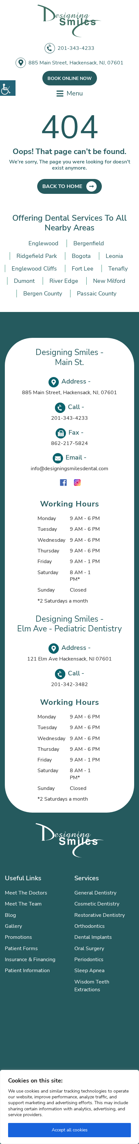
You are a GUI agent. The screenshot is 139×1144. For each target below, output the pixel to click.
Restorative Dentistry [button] (99, 915)
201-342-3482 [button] (69, 684)
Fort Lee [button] (82, 268)
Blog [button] (10, 915)
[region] (69, 1107)
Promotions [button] (18, 937)
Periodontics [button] (88, 959)
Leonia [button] (114, 256)
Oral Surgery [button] (89, 948)
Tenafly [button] (118, 268)
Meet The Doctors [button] (26, 892)
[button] (8, 88)
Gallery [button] (13, 926)
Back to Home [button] (62, 186)
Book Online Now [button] (70, 78)
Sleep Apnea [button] (89, 970)
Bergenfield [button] (88, 243)
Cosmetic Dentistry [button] (96, 903)
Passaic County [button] (96, 293)
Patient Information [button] (27, 970)
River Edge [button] (63, 281)
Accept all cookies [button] (70, 1130)
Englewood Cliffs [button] (34, 268)
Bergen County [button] (42, 293)
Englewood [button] (43, 243)
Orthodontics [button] (89, 926)
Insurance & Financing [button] (30, 959)
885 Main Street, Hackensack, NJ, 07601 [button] (75, 62)
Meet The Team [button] (23, 903)
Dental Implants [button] (93, 937)
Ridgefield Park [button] (36, 256)
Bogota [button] (81, 256)
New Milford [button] (109, 281)
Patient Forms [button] (21, 948)
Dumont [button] (24, 281)
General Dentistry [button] (95, 892)
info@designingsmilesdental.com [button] (69, 468)
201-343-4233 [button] (76, 48)
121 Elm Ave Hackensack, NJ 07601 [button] (69, 658)
